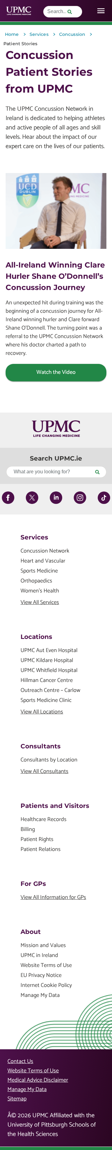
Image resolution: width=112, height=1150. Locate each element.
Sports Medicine (39, 571)
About (31, 931)
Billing (28, 829)
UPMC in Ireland (39, 955)
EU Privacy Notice (41, 975)
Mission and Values (43, 945)
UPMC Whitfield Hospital (49, 670)
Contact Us (20, 1061)
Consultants (41, 746)
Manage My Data (40, 995)
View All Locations (42, 712)
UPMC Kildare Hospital (47, 660)
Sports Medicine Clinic (46, 700)
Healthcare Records (44, 819)
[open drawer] (101, 11)
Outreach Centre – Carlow (50, 690)
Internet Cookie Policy (46, 985)
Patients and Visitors (55, 805)
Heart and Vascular (43, 561)
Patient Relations (41, 849)
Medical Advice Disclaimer (37, 1080)
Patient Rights (37, 839)
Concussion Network (45, 551)
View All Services (40, 602)
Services (34, 537)
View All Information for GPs (53, 897)
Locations (36, 636)
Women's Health (40, 591)
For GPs (33, 883)
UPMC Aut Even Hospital (49, 650)
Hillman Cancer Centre (47, 680)
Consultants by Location (49, 760)
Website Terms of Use (46, 965)
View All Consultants (44, 771)
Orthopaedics (36, 581)
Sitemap (16, 1099)
